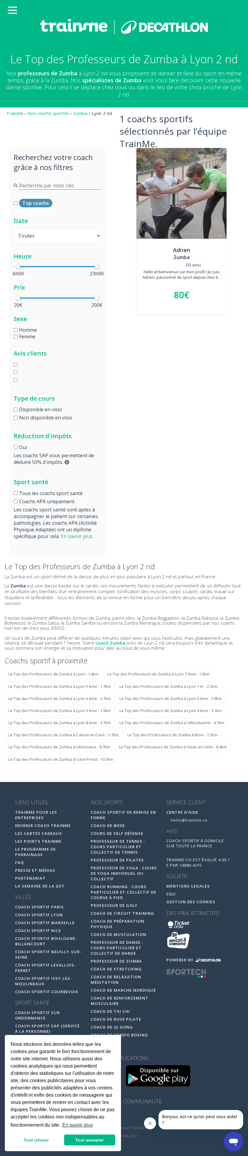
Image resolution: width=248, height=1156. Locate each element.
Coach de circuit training (122, 913)
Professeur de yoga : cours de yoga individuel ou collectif (124, 873)
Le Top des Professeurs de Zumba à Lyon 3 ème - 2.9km (59, 710)
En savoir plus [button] (77, 1125)
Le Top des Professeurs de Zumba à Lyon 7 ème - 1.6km (158, 674)
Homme (28, 330)
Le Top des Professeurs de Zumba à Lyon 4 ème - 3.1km (170, 710)
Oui (23, 447)
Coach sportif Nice (38, 930)
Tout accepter (89, 1140)
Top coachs (35, 203)
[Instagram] (137, 1117)
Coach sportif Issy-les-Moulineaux (43, 981)
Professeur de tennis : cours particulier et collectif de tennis (118, 847)
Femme (27, 336)
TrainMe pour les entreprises (36, 815)
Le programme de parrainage (35, 851)
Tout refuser (36, 1140)
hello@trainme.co (189, 820)
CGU (171, 894)
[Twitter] (124, 1117)
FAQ (19, 862)
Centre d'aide (182, 812)
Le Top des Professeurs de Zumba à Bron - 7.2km (172, 734)
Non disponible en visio (45, 417)
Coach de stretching (116, 969)
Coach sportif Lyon (39, 915)
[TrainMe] (124, 26)
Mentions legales (188, 886)
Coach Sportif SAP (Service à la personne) (47, 1028)
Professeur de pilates (117, 860)
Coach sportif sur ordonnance (37, 1015)
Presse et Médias (35, 870)
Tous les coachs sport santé (51, 493)
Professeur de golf (114, 905)
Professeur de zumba (116, 961)
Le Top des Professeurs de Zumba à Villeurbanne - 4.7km (171, 722)
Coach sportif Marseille (45, 922)
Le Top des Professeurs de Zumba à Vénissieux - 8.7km (59, 747)
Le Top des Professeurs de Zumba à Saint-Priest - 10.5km (60, 759)
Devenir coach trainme (43, 825)
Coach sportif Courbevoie (46, 991)
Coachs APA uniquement (46, 501)
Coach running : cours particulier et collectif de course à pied (123, 892)
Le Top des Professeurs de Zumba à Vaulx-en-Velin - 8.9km (173, 747)
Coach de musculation (118, 934)
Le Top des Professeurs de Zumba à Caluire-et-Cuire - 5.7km (63, 734)
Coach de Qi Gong (112, 1027)
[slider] (18, 266)
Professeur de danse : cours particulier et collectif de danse (117, 948)
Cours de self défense (117, 833)
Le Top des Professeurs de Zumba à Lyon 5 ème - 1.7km (59, 686)
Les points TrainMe (38, 841)
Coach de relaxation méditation (116, 979)
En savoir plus (77, 536)
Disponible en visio (40, 409)
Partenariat (30, 878)
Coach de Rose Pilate (116, 1019)
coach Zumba (110, 643)
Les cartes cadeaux (38, 833)
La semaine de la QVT (40, 886)
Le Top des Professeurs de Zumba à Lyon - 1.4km (53, 674)
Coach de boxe (108, 825)
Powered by (180, 960)
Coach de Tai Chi (110, 1011)
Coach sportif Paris (39, 907)
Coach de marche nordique (123, 990)
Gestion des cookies (190, 902)
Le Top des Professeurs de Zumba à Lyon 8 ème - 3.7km (59, 722)
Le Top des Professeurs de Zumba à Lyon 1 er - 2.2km (168, 686)
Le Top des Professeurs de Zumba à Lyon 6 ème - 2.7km (59, 698)
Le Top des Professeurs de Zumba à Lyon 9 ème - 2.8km (170, 698)
